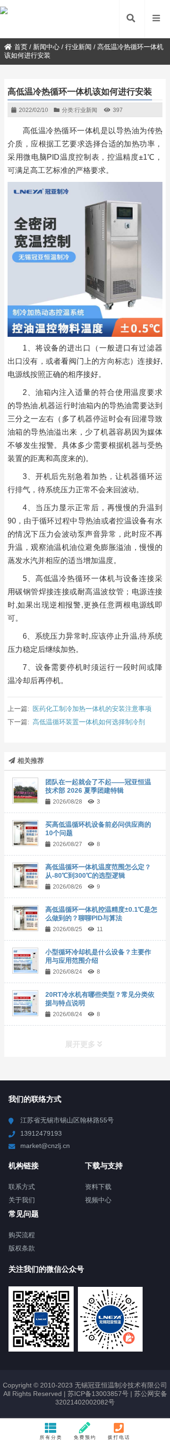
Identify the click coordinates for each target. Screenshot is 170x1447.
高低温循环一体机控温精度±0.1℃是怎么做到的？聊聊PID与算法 (101, 914)
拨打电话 (119, 1437)
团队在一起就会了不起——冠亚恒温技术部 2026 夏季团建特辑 (98, 786)
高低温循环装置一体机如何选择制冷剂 (89, 722)
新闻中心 (46, 47)
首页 (20, 47)
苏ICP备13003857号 (97, 1393)
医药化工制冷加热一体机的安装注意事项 (92, 708)
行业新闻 (78, 47)
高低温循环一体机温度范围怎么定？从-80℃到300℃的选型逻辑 (98, 871)
